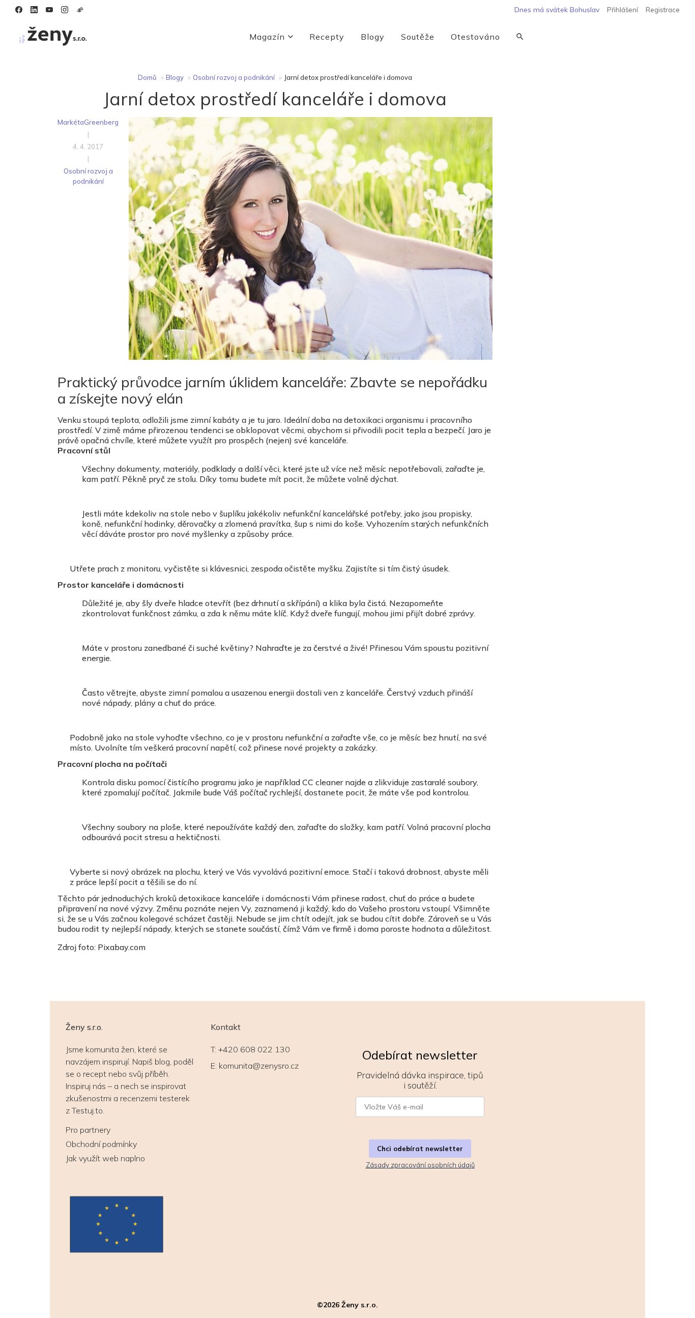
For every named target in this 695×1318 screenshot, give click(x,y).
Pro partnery (88, 1130)
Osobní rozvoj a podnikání (234, 77)
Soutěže (418, 37)
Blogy (373, 37)
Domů (147, 77)
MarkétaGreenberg (88, 122)
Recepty (326, 37)
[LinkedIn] (34, 9)
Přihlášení (622, 10)
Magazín (267, 37)
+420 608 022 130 (254, 1049)
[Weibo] (79, 9)
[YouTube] (49, 9)
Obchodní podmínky (101, 1144)
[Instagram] (64, 9)
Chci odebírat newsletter (420, 1148)
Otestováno (475, 37)
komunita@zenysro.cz (259, 1066)
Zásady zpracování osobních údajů (420, 1165)
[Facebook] (18, 9)
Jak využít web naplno (105, 1158)
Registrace (663, 10)
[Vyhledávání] (520, 36)
